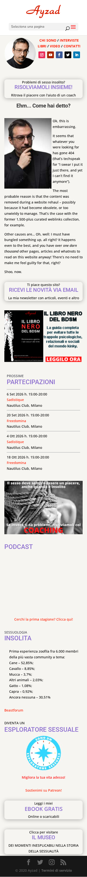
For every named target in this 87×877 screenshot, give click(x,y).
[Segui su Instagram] (41, 54)
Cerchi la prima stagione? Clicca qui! (43, 619)
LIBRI (42, 46)
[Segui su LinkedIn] (76, 54)
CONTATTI (72, 46)
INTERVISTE (69, 40)
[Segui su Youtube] (50, 54)
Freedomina (16, 421)
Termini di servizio (56, 870)
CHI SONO (47, 40)
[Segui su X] (68, 54)
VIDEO (55, 46)
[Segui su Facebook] (59, 54)
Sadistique (15, 399)
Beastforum (13, 710)
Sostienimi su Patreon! (43, 790)
